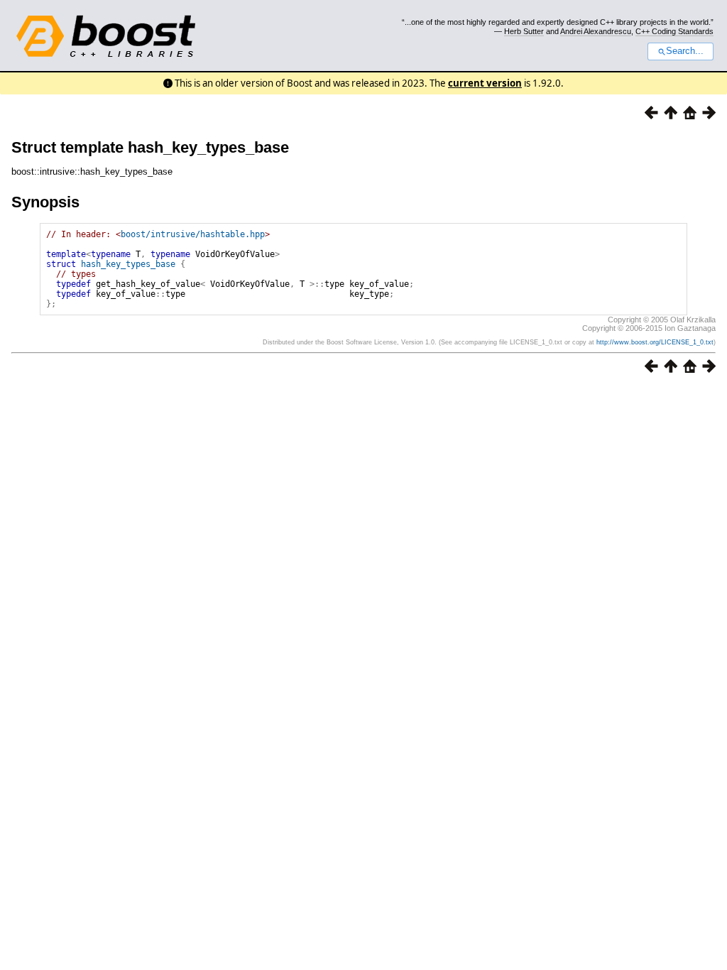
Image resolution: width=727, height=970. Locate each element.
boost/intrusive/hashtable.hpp (193, 234)
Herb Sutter (524, 31)
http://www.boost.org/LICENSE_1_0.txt (655, 342)
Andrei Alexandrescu (595, 31)
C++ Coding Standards (674, 31)
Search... (685, 51)
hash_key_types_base (128, 264)
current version (485, 83)
